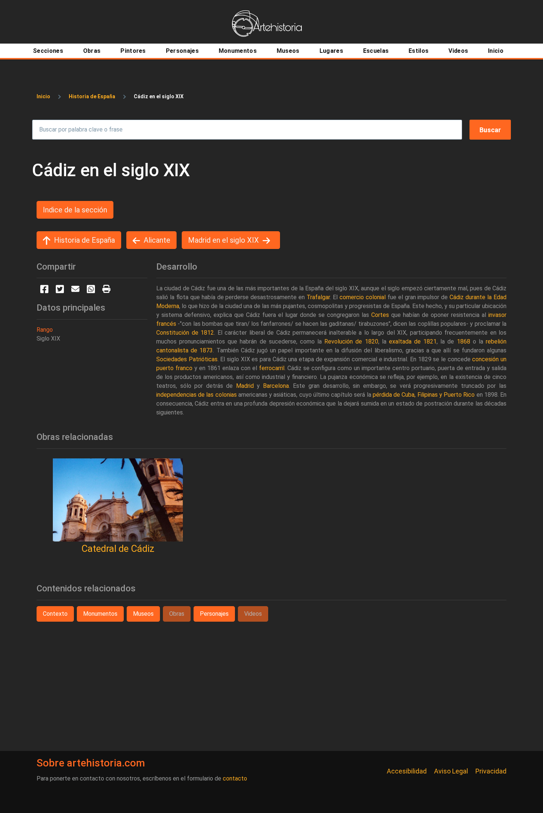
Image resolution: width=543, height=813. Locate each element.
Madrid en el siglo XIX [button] (223, 240)
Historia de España (92, 96)
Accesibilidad (407, 771)
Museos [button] (143, 613)
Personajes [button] (214, 613)
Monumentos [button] (100, 613)
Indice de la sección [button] (75, 209)
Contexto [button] (55, 613)
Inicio (43, 96)
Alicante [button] (157, 240)
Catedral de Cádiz (117, 548)
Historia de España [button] (84, 240)
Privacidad (490, 771)
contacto (235, 778)
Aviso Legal (451, 771)
